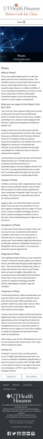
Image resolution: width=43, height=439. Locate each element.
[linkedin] (24, 435)
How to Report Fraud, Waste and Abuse (27, 409)
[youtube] (19, 435)
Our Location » (31, 376)
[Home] (21, 9)
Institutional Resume (21, 407)
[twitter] (14, 435)
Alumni (6, 385)
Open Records (15, 405)
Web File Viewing (8, 409)
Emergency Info (9, 389)
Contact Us (27, 385)
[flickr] (29, 435)
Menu (19, 22)
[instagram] (33, 435)
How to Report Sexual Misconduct (12, 411)
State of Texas (19, 415)
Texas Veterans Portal (29, 417)
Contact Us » (11, 376)
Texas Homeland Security (14, 417)
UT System (10, 415)
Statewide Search (29, 415)
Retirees (16, 385)
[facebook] (9, 435)
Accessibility (6, 405)
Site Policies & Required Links (31, 405)
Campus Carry (28, 411)
